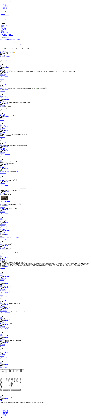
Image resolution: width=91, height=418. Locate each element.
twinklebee (2, 79)
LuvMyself (2, 180)
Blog (8, 39)
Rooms (13, 39)
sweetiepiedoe (7, 56)
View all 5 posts (3, 254)
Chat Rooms (12, 0)
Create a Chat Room (6, 411)
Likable (8, 237)
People (4, 406)
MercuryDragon (3, 141)
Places (22, 0)
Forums (15, 0)
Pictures (6, 39)
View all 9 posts (3, 333)
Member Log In (5, 410)
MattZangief (2, 345)
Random (16, 350)
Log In (8, 0)
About (3, 39)
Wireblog (4, 415)
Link (9, 53)
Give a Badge (5, 7)
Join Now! (5, 0)
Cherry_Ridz (2, 52)
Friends (10, 39)
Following (18, 39)
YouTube (5, 45)
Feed (1, 39)
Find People (19, 0)
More (1, 400)
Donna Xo (2, 153)
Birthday (8, 171)
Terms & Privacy (5, 413)
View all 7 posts (3, 297)
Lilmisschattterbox (3, 359)
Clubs (15, 39)
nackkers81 (2, 212)
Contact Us (4, 414)
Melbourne (8, 37)
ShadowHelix (2, 115)
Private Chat (5, 5)
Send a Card (5, 8)
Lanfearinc (6, 367)
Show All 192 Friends (4, 32)
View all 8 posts (3, 173)
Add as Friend (5, 4)
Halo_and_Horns (3, 125)
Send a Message (5, 6)
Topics (4, 408)
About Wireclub (5, 412)
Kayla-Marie (2, 145)
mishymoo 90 (2, 137)
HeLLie (1, 252)
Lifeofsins (2, 56)
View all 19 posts (3, 278)
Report (6, 53)
